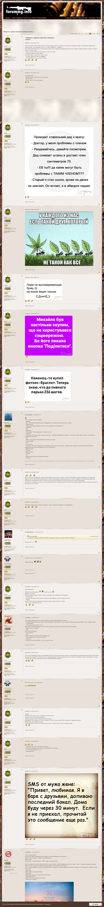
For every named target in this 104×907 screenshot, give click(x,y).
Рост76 (31, 536)
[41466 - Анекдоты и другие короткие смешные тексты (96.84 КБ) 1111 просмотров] (61, 805)
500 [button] (98, 33)
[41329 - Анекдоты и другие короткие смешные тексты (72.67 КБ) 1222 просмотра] (59, 239)
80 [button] (86, 33)
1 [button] (83, 33)
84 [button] (94, 33)
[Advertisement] (52, 26)
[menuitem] (24, 17)
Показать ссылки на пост (30, 65)
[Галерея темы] (33, 31)
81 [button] (88, 33)
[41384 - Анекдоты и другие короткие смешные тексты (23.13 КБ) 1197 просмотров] (48, 386)
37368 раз (13, 549)
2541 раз (12, 635)
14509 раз (13, 578)
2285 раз (12, 869)
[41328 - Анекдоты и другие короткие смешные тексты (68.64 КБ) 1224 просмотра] (59, 161)
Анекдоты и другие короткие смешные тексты (18, 31)
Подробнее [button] (47, 904)
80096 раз (13, 436)
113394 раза (13, 94)
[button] (79, 34)
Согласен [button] (95, 904)
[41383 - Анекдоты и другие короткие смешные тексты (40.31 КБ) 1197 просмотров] (48, 336)
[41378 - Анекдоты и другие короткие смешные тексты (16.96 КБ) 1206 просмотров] (43, 290)
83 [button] (92, 33)
